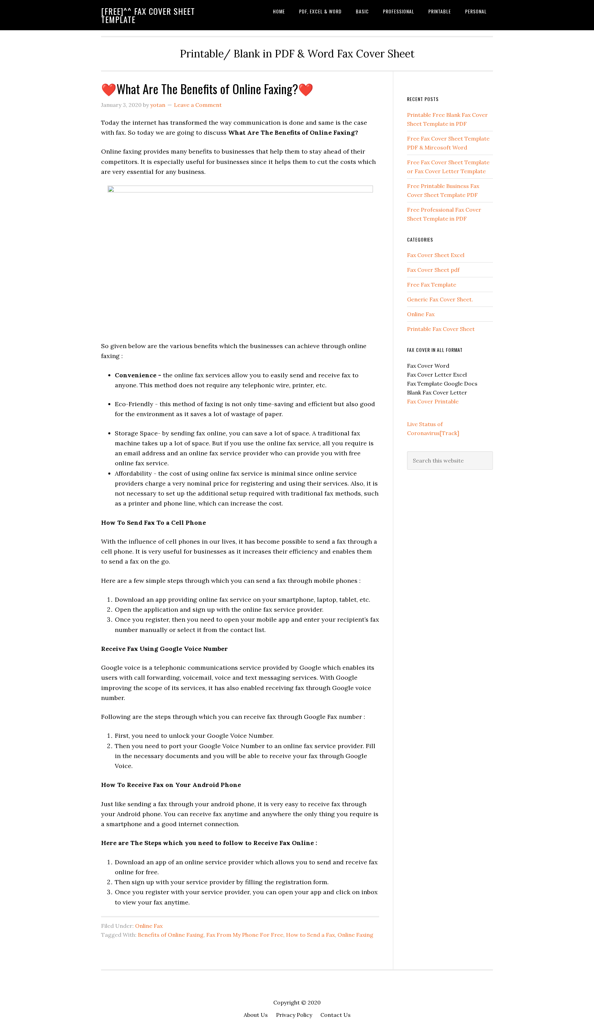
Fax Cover (420, 401)
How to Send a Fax (310, 934)
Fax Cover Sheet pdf (433, 269)
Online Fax (149, 925)
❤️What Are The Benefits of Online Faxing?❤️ (207, 88)
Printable (446, 401)
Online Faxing (355, 934)
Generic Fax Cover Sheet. (440, 299)
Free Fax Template (431, 284)
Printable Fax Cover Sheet (441, 328)
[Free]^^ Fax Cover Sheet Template (148, 15)
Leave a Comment (198, 104)
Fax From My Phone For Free (244, 934)
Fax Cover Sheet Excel (435, 255)
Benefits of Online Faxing (171, 934)
